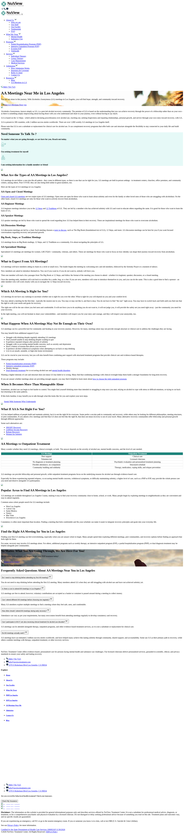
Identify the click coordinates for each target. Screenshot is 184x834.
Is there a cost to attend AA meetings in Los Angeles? (21, 589)
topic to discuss (60, 230)
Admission (9, 710)
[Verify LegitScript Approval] (10, 803)
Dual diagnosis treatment (16, 370)
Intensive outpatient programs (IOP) (20, 366)
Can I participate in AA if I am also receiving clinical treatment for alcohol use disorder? (33, 622)
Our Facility (10, 685)
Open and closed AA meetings (13, 196)
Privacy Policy (13, 825)
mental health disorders (61, 370)
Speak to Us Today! (12, 562)
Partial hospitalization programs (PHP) (21, 364)
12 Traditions (51, 208)
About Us (9, 680)
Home (8, 675)
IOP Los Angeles (12, 700)
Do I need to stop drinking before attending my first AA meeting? (25, 578)
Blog (7, 720)
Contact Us (10, 715)
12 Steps (39, 208)
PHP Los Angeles (12, 695)
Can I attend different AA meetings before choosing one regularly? (26, 600)
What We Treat (11, 690)
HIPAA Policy (52, 832)
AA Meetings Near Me (13, 705)
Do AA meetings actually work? (13, 633)
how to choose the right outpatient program (110, 379)
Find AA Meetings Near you (15, 105)
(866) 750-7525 (9, 87)
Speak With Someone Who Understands (20, 401)
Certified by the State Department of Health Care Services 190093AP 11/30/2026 (33, 829)
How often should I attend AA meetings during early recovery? (24, 611)
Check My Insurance (9, 801)
